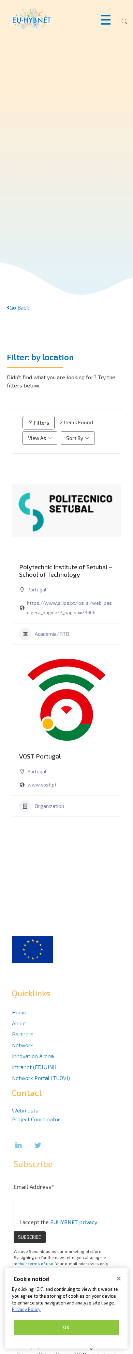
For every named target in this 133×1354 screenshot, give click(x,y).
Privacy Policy (26, 1309)
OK (66, 1327)
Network (22, 1045)
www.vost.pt (42, 785)
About (19, 1023)
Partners (22, 1034)
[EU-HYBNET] (44, 19)
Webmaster (26, 1110)
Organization (49, 806)
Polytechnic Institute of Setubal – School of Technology (65, 570)
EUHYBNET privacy (73, 1222)
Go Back (19, 307)
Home (19, 1012)
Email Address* (34, 1186)
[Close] (119, 1278)
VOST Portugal (40, 756)
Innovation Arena (33, 1056)
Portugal (37, 589)
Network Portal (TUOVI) (41, 1078)
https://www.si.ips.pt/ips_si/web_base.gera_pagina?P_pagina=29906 (69, 608)
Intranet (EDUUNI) (34, 1067)
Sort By (74, 438)
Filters (41, 423)
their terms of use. (36, 1263)
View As (37, 438)
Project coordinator (36, 1119)
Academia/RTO (52, 634)
